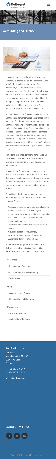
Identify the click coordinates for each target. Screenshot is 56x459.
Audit (9, 286)
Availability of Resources (20, 319)
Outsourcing (12, 306)
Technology (14, 278)
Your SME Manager (17, 313)
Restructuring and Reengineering (23, 272)
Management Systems (19, 266)
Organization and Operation (21, 299)
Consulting (12, 259)
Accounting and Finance (19, 293)
